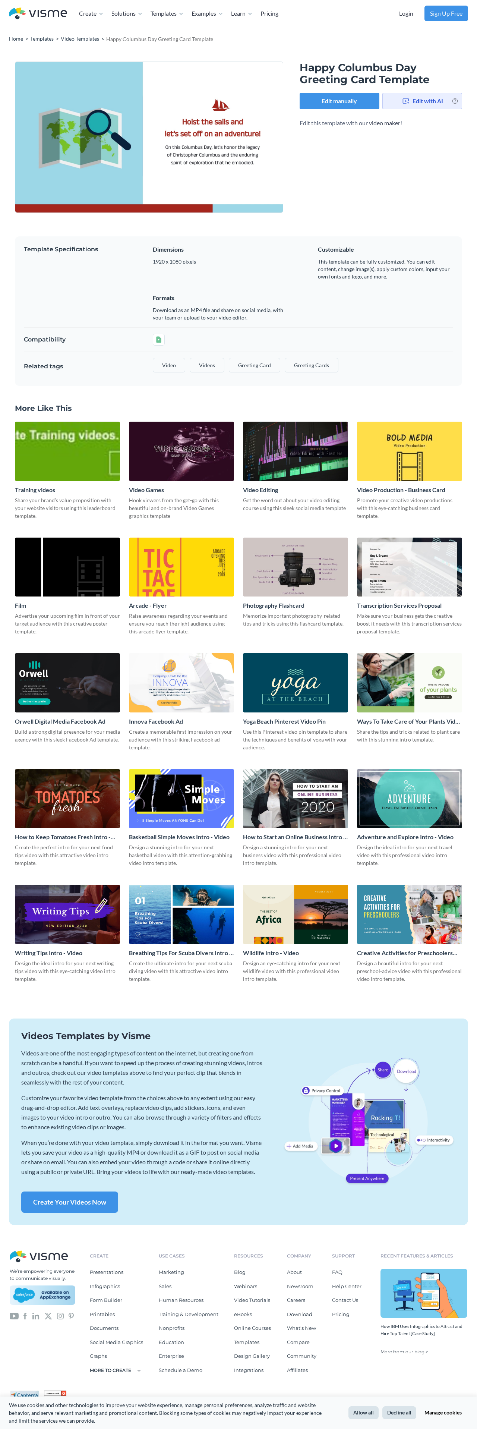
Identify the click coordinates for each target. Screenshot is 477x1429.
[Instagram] (60, 1316)
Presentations (106, 1272)
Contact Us (345, 1300)
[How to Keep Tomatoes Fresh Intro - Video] (67, 798)
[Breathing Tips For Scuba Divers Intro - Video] (181, 914)
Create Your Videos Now (69, 1202)
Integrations (248, 1370)
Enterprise (171, 1356)
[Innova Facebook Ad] (181, 682)
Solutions (123, 13)
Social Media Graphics (116, 1342)
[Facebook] (25, 1316)
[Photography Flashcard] (295, 567)
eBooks (243, 1314)
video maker (384, 122)
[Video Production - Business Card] (409, 451)
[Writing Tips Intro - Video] (67, 914)
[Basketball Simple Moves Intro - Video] (181, 798)
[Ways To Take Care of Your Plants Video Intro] (409, 682)
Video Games (146, 489)
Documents (104, 1328)
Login (406, 13)
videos (207, 365)
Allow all (363, 1412)
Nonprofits (171, 1328)
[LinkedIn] (36, 1316)
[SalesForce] (42, 1295)
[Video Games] (181, 451)
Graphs (98, 1356)
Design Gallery (252, 1356)
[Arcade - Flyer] (181, 567)
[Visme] (38, 13)
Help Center (346, 1286)
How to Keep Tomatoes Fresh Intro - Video (63, 837)
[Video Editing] (295, 451)
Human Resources (181, 1300)
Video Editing (260, 489)
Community (301, 1356)
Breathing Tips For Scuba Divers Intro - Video (180, 953)
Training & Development (188, 1314)
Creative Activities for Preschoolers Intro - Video (405, 953)
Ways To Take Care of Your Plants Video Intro (409, 721)
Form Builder (106, 1300)
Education (171, 1342)
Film (20, 605)
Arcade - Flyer (148, 605)
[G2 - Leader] (55, 1394)
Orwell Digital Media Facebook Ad (60, 721)
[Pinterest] (71, 1316)
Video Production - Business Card (401, 489)
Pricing (269, 13)
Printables (102, 1314)
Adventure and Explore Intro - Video (405, 836)
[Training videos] (67, 451)
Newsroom (300, 1286)
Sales (165, 1286)
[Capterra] (27, 1394)
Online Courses (252, 1328)
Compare (298, 1342)
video (169, 365)
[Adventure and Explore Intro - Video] (409, 798)
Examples (204, 13)
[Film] (67, 567)
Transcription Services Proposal (399, 605)
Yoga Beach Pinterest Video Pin (284, 721)
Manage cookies (443, 1412)
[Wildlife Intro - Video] (295, 914)
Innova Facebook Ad (156, 721)
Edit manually (339, 100)
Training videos (35, 489)
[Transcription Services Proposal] (409, 567)
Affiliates (297, 1370)
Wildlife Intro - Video (271, 952)
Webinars (245, 1286)
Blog (240, 1272)
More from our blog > (404, 1351)
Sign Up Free (446, 13)
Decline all (399, 1412)
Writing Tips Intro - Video (48, 952)
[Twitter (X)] (48, 1316)
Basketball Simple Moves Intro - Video (179, 836)
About (294, 1272)
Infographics (105, 1286)
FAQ (337, 1272)
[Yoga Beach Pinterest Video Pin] (295, 682)
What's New (301, 1328)
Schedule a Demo (180, 1370)
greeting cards (311, 365)
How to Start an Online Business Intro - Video (294, 837)
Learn (238, 13)
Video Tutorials (252, 1300)
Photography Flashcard (273, 605)
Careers (296, 1300)
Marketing (171, 1272)
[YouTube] (14, 1316)
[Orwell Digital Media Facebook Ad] (67, 682)
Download (299, 1314)
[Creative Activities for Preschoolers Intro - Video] (409, 914)
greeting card (254, 365)
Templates (164, 13)
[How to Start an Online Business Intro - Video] (295, 798)
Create (88, 13)
